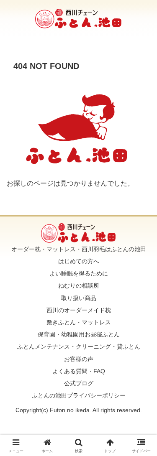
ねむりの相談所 (78, 285)
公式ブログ (78, 383)
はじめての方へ (78, 261)
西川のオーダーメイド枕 (78, 310)
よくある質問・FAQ (78, 371)
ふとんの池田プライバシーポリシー (79, 395)
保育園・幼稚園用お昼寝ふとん (79, 334)
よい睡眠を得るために (78, 273)
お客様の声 (78, 359)
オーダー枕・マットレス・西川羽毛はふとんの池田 (78, 249)
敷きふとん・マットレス (78, 322)
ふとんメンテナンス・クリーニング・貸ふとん (78, 346)
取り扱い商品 (78, 298)
